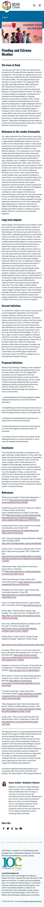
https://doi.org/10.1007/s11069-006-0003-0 (24, 670)
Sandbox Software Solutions (32, 901)
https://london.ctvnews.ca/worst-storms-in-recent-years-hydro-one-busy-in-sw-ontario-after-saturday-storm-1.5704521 (20, 657)
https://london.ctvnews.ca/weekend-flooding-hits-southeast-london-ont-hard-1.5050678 (19, 630)
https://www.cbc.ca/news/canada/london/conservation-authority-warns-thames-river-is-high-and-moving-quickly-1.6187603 (22, 558)
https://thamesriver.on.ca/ (32, 605)
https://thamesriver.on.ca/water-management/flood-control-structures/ (22, 583)
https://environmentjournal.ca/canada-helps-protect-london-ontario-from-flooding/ (20, 531)
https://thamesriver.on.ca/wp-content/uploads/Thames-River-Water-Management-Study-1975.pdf (21, 710)
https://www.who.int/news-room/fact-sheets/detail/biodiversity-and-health (19, 501)
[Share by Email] (21, 828)
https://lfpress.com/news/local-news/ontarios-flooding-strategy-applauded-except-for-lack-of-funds (21, 683)
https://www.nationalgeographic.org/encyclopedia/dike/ (21, 543)
